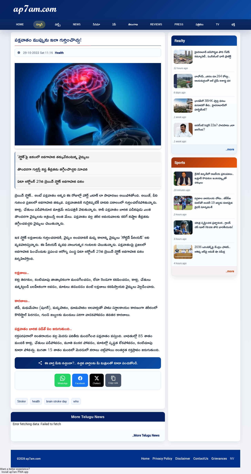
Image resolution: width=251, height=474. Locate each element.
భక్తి (233, 24)
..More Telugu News (145, 435)
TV (217, 24)
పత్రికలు (200, 24)
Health (59, 53)
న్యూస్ (39, 24)
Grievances (219, 458)
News (77, 24)
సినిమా (96, 24)
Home (20, 24)
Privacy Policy (162, 458)
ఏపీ (114, 24)
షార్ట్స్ (58, 24)
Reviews (156, 24)
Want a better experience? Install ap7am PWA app (15, 470)
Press (179, 24)
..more (230, 149)
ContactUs (200, 458)
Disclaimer (182, 458)
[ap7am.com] (35, 9)
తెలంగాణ (133, 24)
